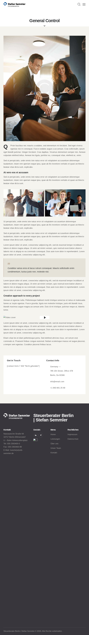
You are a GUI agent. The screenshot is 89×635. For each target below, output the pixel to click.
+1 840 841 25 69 (57, 388)
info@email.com (57, 381)
